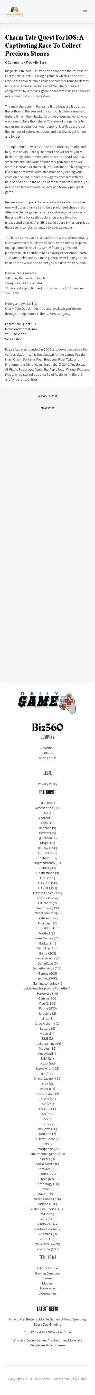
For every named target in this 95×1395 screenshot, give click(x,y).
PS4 (43, 1113)
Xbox (43, 1239)
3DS (43, 803)
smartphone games (44, 1154)
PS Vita (44, 1099)
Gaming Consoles (47, 1273)
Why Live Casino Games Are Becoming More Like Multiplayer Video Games (48, 1343)
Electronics (43, 908)
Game (43, 953)
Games (43, 973)
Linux (45, 1018)
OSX (45, 1083)
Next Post (47, 408)
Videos (43, 1204)
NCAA (44, 1063)
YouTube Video (15, 334)
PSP (43, 1123)
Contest (43, 858)
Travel (45, 1189)
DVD (43, 878)
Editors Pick (45, 898)
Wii (43, 1214)
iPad (29, 62)
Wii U (43, 1219)
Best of (44, 833)
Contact (47, 752)
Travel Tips (45, 1194)
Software (44, 1169)
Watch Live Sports (43, 1209)
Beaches (45, 828)
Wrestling (45, 1234)
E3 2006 (44, 883)
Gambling (43, 948)
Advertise (47, 748)
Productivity (44, 1093)
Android (44, 818)
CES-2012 (45, 853)
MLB (45, 1038)
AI (45, 813)
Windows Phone (45, 1229)
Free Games (44, 938)
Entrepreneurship (45, 913)
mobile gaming (44, 1043)
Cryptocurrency (44, 863)
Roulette (45, 1134)
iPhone (43, 1008)
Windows (43, 1224)
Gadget (44, 943)
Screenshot (13, 339)
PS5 (45, 1119)
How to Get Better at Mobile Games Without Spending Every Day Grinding (47, 1322)
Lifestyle (45, 1013)
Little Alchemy (45, 1023)
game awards (45, 958)
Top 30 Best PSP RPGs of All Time (47, 1332)
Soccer (45, 1159)
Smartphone (44, 1149)
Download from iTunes (21, 329)
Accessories (44, 808)
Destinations (45, 873)
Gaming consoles (45, 983)
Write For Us (47, 758)
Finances (44, 923)
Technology (44, 1184)
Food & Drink (45, 928)
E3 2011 (44, 888)
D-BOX (44, 868)
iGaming (43, 998)
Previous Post (47, 396)
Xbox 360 (42, 1244)
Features (43, 918)
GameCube (45, 963)
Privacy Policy (47, 783)
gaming (43, 978)
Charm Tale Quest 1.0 (20, 324)
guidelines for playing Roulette (45, 988)
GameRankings (43, 968)
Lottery (45, 1028)
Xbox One (43, 1249)
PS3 (42, 1109)
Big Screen (44, 838)
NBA (44, 1058)
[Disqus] (47, 479)
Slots (45, 1144)
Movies (44, 1048)
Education (45, 903)
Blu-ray (43, 848)
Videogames (43, 1199)
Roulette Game (44, 1139)
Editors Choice (43, 893)
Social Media (45, 1164)
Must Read (45, 1053)
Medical (45, 1033)
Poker (44, 1089)
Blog (43, 843)
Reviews (44, 1129)
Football (44, 933)
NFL (43, 1073)
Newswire (43, 1068)
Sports (43, 1174)
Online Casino (43, 1078)
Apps (44, 823)
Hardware (44, 993)
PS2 (43, 1103)
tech (44, 1179)
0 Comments (14, 62)
